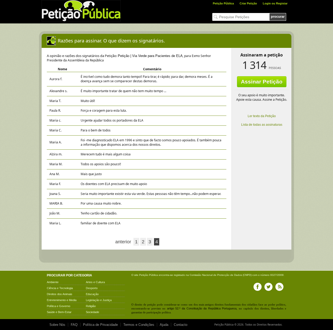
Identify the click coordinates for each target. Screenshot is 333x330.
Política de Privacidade (100, 325)
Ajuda (164, 325)
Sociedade (92, 312)
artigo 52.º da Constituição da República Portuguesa (202, 308)
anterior (123, 241)
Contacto (180, 325)
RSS (279, 287)
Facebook (257, 287)
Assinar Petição (262, 82)
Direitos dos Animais (59, 294)
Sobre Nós (57, 325)
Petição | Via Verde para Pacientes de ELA (150, 56)
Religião (91, 306)
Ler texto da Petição (262, 116)
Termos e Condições (138, 325)
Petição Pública (223, 3)
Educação (92, 294)
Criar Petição (248, 3)
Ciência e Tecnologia (60, 288)
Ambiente (53, 282)
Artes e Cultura (95, 282)
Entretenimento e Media (61, 300)
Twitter (268, 287)
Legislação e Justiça (99, 300)
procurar (278, 16)
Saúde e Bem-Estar (59, 312)
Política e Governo (58, 306)
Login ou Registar (275, 3)
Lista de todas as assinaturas (261, 124)
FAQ (74, 325)
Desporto (92, 288)
